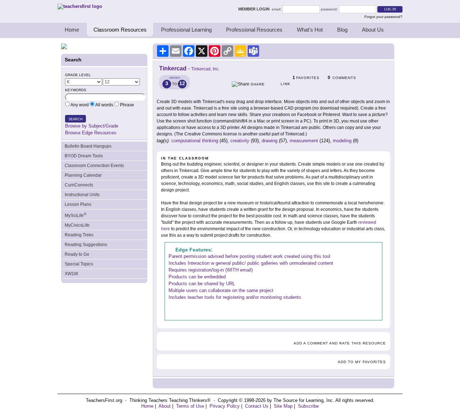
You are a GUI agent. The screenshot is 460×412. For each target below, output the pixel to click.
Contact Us (256, 406)
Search (76, 119)
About (164, 406)
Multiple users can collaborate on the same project (221, 290)
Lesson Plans (78, 204)
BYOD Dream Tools (84, 155)
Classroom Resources (120, 30)
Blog (342, 30)
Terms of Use (190, 406)
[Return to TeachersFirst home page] (80, 6)
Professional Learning (186, 30)
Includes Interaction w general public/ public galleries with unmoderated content (251, 263)
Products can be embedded (197, 276)
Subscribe (308, 406)
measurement (304, 140)
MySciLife (75, 215)
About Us (373, 30)
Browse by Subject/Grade (91, 126)
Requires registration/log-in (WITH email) (211, 270)
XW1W (71, 273)
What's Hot (310, 30)
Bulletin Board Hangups (88, 146)
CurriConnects (79, 185)
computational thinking (194, 140)
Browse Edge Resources (90, 132)
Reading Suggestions (86, 244)
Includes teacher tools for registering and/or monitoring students (235, 297)
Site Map (283, 406)
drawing (269, 140)
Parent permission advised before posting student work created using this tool (249, 256)
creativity (239, 140)
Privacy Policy (225, 406)
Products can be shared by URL (202, 283)
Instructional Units (82, 194)
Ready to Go (77, 254)
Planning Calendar (83, 175)
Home (72, 30)
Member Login (255, 9)
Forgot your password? (383, 17)
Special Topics (79, 264)
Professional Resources (254, 30)
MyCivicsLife (77, 225)
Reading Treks (79, 234)
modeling (342, 140)
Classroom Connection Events (94, 165)
